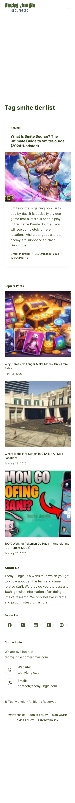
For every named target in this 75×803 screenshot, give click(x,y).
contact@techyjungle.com (37, 686)
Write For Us (16, 715)
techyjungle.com (30, 673)
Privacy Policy (48, 720)
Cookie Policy (38, 715)
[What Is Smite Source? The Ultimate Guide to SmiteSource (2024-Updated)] (38, 177)
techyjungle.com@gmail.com (26, 657)
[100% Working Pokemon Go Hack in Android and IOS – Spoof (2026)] (38, 504)
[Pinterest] (62, 625)
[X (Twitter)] (23, 625)
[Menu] (69, 7)
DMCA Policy (25, 720)
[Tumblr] (49, 625)
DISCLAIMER (59, 715)
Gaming (16, 127)
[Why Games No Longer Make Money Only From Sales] (38, 324)
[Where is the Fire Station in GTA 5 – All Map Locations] (38, 414)
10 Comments (19, 257)
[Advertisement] (37, 53)
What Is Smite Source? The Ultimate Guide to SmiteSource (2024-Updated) (38, 141)
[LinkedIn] (36, 625)
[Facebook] (10, 625)
